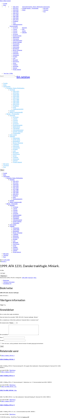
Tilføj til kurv (4, 276)
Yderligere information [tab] (9, 282)
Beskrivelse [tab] (6, 280)
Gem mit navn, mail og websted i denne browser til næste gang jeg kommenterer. (22, 343)
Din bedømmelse (4, 323)
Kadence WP (26, 417)
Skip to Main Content (5, 0)
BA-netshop (23, 76)
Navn (1, 337)
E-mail (2, 340)
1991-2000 (7, 259)
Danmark (30, 277)
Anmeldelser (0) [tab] (7, 283)
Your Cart (8, 73)
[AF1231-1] (3, 261)
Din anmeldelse (4, 334)
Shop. (35, 277)
